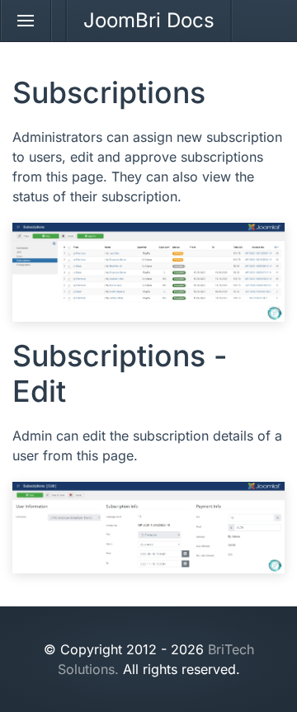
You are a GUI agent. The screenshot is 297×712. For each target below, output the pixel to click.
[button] (26, 20)
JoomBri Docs (148, 20)
